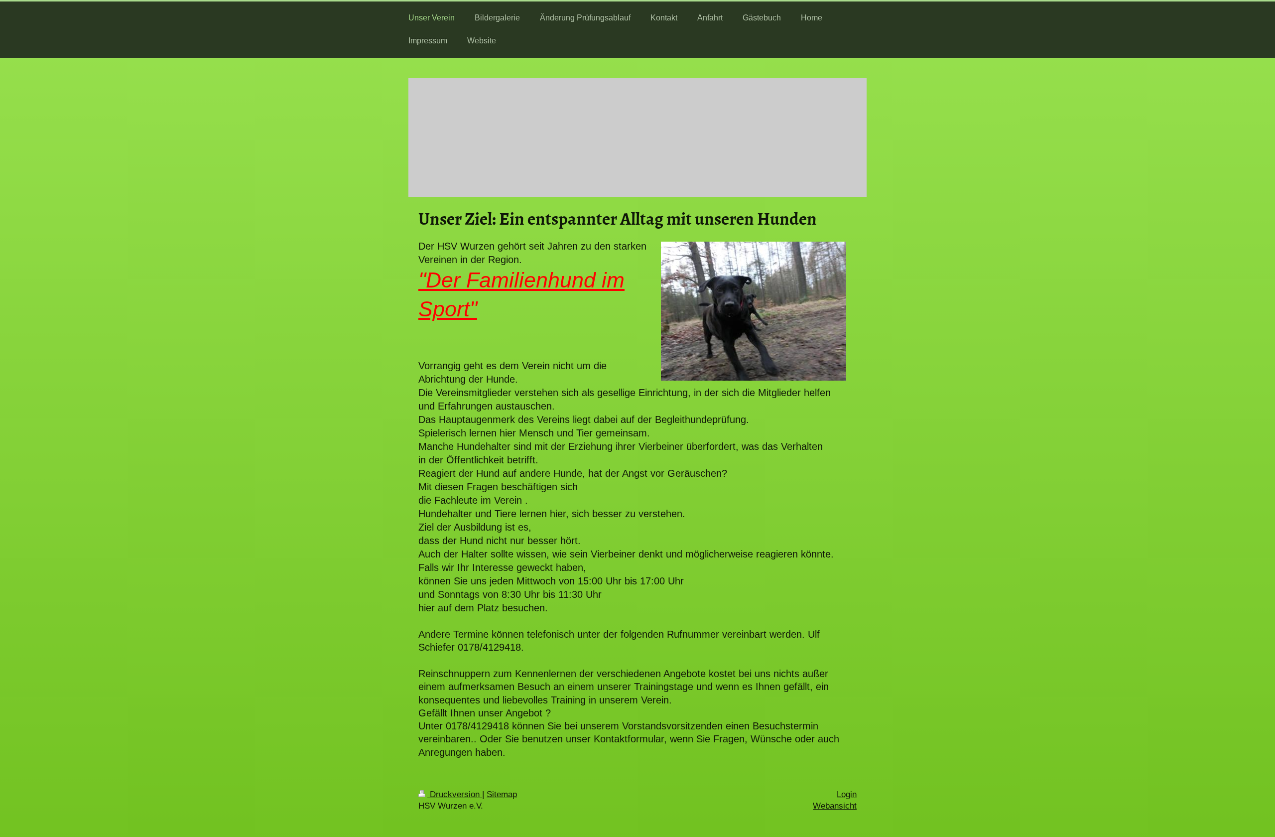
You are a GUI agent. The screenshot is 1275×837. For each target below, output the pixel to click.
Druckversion (454, 794)
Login (847, 794)
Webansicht (835, 806)
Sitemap (502, 794)
